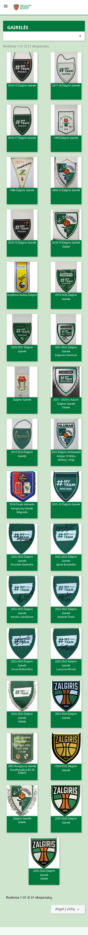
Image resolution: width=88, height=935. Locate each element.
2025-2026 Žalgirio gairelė (66, 820)
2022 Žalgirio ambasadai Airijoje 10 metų (66, 455)
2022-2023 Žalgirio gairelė (22, 560)
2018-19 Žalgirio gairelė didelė (66, 244)
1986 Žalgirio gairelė (22, 190)
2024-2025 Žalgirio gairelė (66, 768)
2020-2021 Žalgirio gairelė (22, 349)
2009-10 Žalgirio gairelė (66, 190)
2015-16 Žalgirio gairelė (66, 504)
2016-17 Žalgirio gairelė (22, 138)
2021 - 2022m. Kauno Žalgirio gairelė (66, 403)
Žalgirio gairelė (22, 399)
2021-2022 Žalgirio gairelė (66, 350)
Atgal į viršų (68, 909)
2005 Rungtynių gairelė (22, 769)
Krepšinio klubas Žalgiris (22, 295)
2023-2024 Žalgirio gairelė (66, 716)
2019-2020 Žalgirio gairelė (66, 297)
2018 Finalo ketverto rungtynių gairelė (22, 507)
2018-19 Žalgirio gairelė (22, 85)
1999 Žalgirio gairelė (66, 138)
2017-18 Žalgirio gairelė (66, 85)
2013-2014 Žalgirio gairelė (22, 454)
